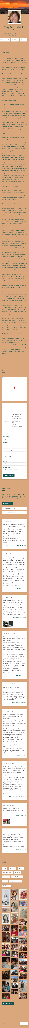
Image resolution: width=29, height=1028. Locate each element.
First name (6, 436)
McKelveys (5, 877)
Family (4, 881)
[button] (14, 388)
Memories (6, 503)
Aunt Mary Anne (7, 872)
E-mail (5, 461)
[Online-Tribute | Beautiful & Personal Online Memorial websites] (10, 1024)
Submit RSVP (8, 475)
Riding (20, 868)
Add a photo (7, 1003)
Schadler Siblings (16, 877)
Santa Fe (17, 872)
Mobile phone (7, 467)
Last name (6, 442)
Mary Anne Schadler (15, 881)
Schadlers (12, 868)
